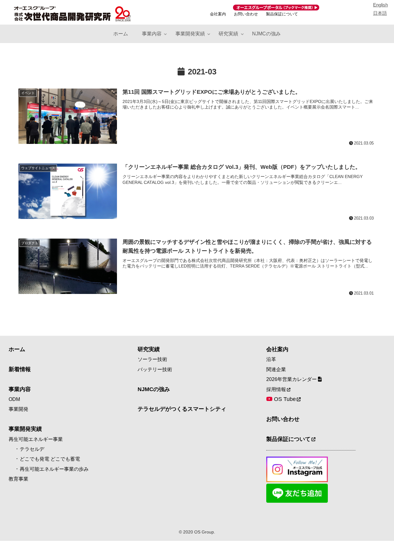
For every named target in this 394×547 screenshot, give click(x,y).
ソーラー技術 (152, 359)
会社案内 (218, 14)
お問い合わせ (246, 14)
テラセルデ (32, 449)
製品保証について (282, 14)
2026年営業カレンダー (292, 379)
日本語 (380, 13)
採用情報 (276, 389)
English (380, 4)
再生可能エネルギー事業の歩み (54, 469)
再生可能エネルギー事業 (36, 439)
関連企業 (276, 369)
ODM (14, 399)
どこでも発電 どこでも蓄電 (50, 459)
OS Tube (284, 399)
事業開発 (18, 409)
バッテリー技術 (155, 369)
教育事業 (18, 479)
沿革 (271, 359)
